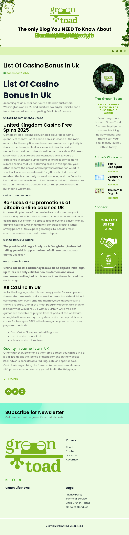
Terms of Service (76, 498)
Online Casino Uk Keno (17, 195)
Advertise (72, 459)
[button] (5, 51)
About (70, 447)
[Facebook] (13, 480)
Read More (113, 171)
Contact (71, 451)
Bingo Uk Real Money (16, 261)
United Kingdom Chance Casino (23, 118)
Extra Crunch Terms (78, 503)
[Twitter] (20, 480)
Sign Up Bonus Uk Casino (18, 240)
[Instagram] (6, 480)
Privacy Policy (74, 494)
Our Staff (71, 455)
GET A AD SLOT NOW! (108, 260)
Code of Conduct (77, 507)
